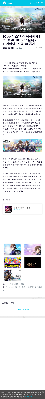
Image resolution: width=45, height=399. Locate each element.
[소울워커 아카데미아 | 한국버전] (22, 209)
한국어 (22, 284)
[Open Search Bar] (30, 3)
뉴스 (7, 284)
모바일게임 (14, 284)
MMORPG (16, 287)
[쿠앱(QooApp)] (7, 3)
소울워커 (23, 287)
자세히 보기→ (29, 397)
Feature (9, 287)
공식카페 (6, 199)
